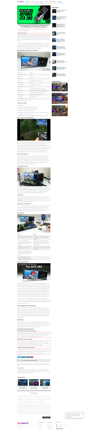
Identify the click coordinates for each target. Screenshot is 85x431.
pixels (18, 151)
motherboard (19, 200)
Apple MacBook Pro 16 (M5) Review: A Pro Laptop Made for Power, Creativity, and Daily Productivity (59, 26)
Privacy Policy (50, 427)
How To (37, 1)
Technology (27, 1)
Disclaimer (49, 424)
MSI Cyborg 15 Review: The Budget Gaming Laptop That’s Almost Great (61, 54)
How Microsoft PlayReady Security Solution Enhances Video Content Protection (61, 18)
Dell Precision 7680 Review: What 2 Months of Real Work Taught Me (61, 74)
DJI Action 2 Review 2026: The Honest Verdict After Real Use (59, 89)
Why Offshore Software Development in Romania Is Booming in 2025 (61, 68)
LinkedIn (28, 357)
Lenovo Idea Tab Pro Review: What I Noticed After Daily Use (59, 101)
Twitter (19, 357)
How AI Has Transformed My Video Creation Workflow (61, 11)
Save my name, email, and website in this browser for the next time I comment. (30, 402)
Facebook (23, 357)
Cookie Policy (69, 416)
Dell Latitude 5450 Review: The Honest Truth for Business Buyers (61, 61)
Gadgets (32, 1)
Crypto (46, 1)
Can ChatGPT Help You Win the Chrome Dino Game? (61, 33)
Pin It (32, 357)
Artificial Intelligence (52, 1)
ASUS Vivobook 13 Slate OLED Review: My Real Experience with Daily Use (59, 113)
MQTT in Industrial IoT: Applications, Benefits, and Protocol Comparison (61, 47)
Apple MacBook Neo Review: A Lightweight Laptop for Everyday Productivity (61, 40)
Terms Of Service (50, 426)
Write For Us (50, 428)
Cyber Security (59, 1)
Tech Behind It (19, 427)
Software (41, 1)
